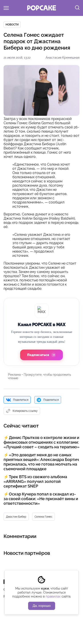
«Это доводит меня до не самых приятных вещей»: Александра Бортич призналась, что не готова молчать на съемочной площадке (41, 462)
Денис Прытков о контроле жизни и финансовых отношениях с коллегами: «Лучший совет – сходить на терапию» (41, 442)
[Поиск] (77, 8)
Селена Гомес (43, 516)
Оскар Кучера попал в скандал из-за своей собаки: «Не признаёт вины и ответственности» (41, 499)
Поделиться (20, 399)
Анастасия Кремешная (62, 57)
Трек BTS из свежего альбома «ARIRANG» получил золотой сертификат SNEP (35, 481)
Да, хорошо (42, 606)
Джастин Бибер (16, 516)
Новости (12, 24)
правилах (53, 596)
